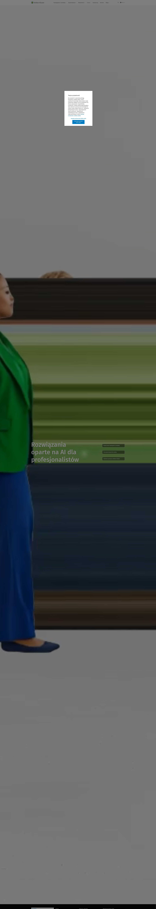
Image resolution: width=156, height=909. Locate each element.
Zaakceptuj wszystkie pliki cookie (78, 122)
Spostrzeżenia (71, 2)
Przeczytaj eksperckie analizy (110, 452)
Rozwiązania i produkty (59, 2)
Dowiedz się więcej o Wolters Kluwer (111, 458)
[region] (78, 108)
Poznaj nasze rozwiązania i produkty (111, 445)
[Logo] (38, 2)
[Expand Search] (118, 2)
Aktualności (81, 2)
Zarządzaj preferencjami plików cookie (78, 118)
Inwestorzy (95, 2)
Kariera (102, 2)
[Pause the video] (4, 900)
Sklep (107, 2)
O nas (88, 2)
